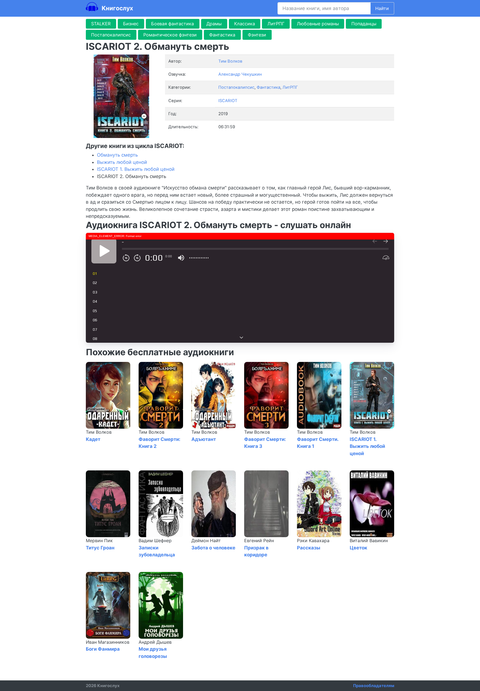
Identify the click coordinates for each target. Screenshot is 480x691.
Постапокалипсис (111, 35)
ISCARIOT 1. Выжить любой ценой (135, 169)
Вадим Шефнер (155, 540)
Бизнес (131, 23)
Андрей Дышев (155, 642)
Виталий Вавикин (369, 540)
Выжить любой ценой (122, 162)
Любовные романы (318, 23)
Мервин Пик (99, 540)
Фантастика (222, 35)
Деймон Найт (206, 540)
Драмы (214, 23)
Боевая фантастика (172, 23)
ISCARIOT (228, 100)
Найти (382, 8)
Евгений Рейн (259, 540)
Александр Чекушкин (240, 74)
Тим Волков (99, 432)
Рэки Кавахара (313, 540)
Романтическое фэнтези (170, 35)
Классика (244, 23)
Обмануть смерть (117, 155)
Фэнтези (257, 35)
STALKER (101, 23)
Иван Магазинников (107, 642)
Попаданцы (363, 23)
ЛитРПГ (276, 23)
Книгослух (116, 8)
